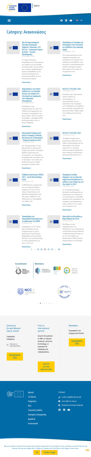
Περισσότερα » (26, 82)
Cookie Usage (49, 452)
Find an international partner (43, 328)
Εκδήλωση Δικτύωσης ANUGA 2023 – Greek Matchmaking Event (33, 176)
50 (59, 249)
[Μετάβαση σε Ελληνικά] (81, 20)
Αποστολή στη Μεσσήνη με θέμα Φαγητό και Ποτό (72, 217)
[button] (9, 20)
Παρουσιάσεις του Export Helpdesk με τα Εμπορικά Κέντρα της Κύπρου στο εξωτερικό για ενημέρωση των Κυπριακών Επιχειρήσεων (31, 95)
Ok (37, 452)
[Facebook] (61, 20)
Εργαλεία (31, 419)
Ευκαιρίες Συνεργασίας (37, 414)
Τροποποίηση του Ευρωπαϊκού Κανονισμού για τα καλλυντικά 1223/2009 (32, 218)
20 (42, 249)
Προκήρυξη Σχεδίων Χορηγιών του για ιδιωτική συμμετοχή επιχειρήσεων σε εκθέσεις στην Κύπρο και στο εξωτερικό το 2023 (73, 179)
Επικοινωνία (33, 423)
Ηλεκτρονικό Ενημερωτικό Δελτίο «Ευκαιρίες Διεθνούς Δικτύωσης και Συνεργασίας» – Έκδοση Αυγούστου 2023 (32, 136)
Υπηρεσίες (32, 401)
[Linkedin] (66, 20)
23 (52, 249)
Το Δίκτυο (32, 396)
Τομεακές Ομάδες (35, 410)
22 (49, 249)
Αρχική (31, 392)
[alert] (14, 345)
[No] (87, 450)
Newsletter (73, 326)
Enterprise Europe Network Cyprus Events (14, 328)
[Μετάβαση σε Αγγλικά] (77, 20)
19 (38, 249)
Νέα (29, 405)
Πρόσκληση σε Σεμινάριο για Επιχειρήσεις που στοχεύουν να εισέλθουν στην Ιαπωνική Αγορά (72, 46)
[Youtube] (71, 20)
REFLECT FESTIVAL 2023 (71, 89)
